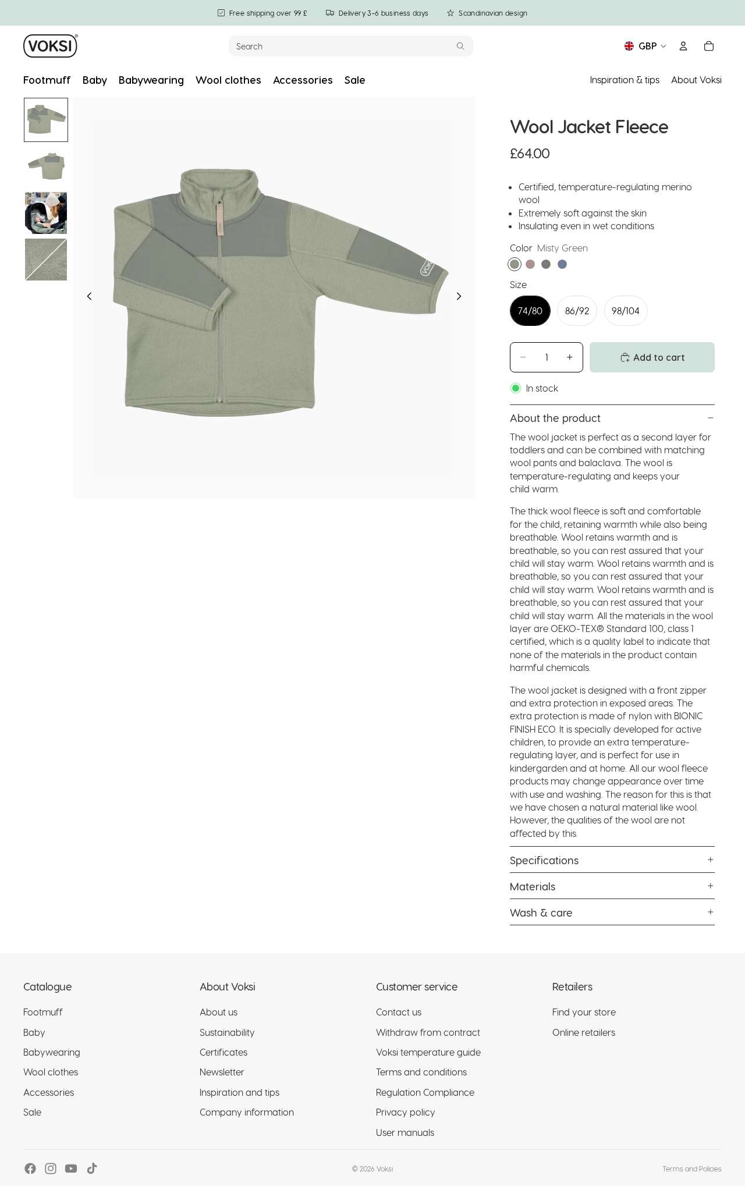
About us (218, 1012)
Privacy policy (405, 1112)
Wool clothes (50, 1072)
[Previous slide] (86, 298)
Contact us (398, 1012)
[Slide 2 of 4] (46, 166)
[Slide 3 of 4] (46, 213)
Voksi (385, 1168)
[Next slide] (462, 298)
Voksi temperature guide (428, 1051)
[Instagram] (51, 1169)
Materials (532, 886)
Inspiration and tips (239, 1092)
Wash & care (541, 912)
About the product (555, 417)
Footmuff (43, 1012)
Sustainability (227, 1032)
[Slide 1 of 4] (46, 120)
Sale (32, 1112)
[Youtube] (71, 1169)
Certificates (223, 1051)
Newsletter (222, 1072)
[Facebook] (30, 1169)
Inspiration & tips (624, 79)
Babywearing (51, 1051)
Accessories (48, 1092)
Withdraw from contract (428, 1032)
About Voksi (696, 79)
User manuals (405, 1132)
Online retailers (583, 1032)
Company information (247, 1112)
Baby (34, 1032)
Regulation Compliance (425, 1092)
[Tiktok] (92, 1169)
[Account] (683, 46)
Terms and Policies (692, 1168)
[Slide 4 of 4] (46, 259)
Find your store (584, 1012)
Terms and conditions (421, 1072)
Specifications (544, 860)
